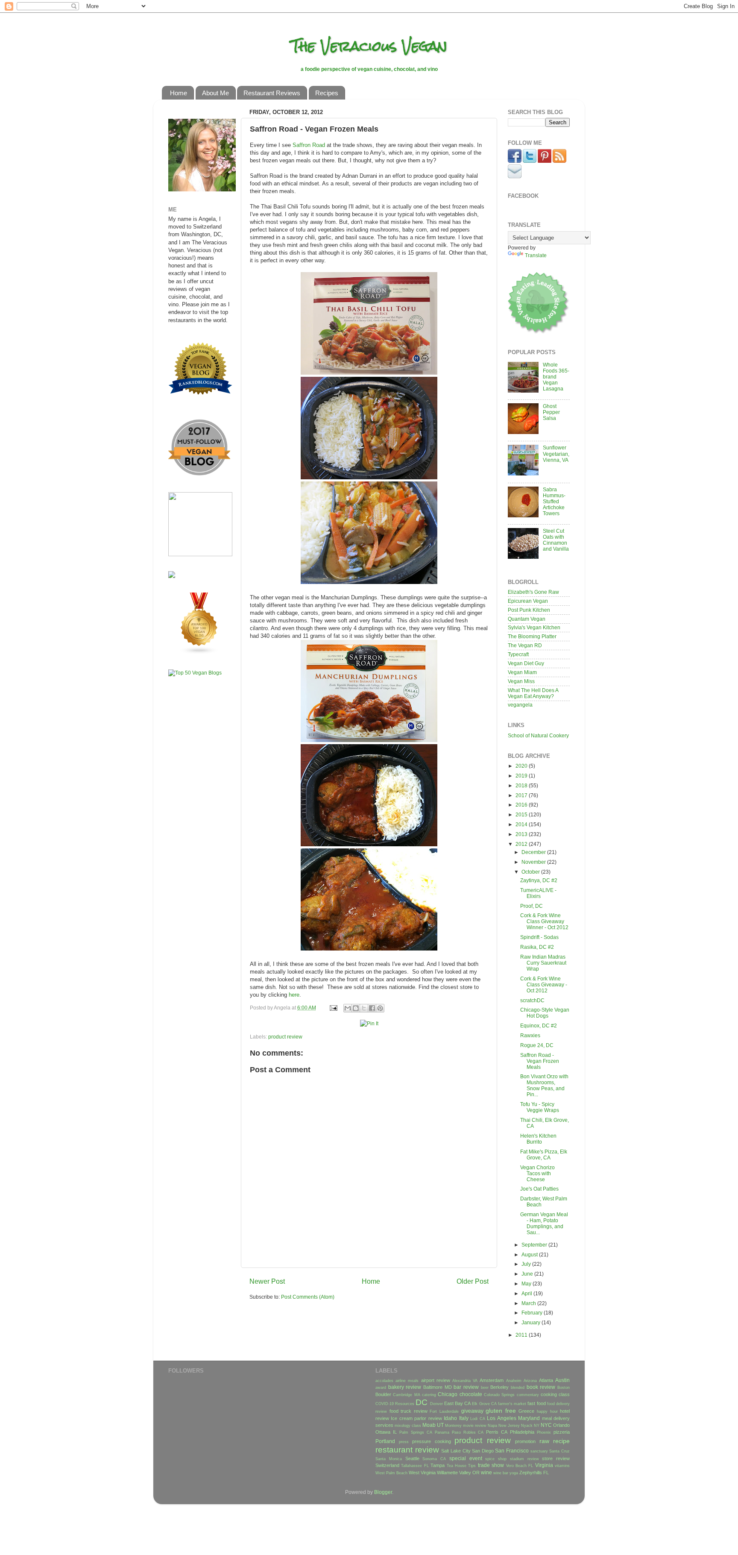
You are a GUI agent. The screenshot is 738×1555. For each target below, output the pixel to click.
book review (541, 1387)
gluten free (501, 1410)
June (527, 1273)
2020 (522, 766)
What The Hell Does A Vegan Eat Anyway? (533, 693)
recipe (561, 1441)
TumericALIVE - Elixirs (538, 893)
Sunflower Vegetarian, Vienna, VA (556, 453)
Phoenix (544, 1432)
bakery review (405, 1387)
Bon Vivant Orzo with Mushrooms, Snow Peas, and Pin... (544, 1085)
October (531, 871)
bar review (466, 1387)
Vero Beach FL (519, 1466)
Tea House (456, 1466)
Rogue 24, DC (537, 1045)
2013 (522, 834)
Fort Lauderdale (444, 1411)
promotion (525, 1441)
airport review (435, 1380)
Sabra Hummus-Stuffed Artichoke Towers (554, 501)
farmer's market (512, 1404)
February (532, 1312)
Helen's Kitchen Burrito (538, 1138)
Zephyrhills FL (534, 1472)
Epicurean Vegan (528, 601)
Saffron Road (309, 145)
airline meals (407, 1381)
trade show (491, 1465)
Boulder (383, 1394)
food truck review (409, 1411)
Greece (526, 1411)
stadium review (524, 1459)
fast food (536, 1403)
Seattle (412, 1458)
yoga (514, 1473)
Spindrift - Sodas (539, 937)
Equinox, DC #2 (538, 1025)
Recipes (326, 93)
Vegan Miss (521, 681)
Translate (536, 255)
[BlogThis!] (355, 1008)
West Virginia (422, 1472)
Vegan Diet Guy (526, 663)
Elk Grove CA (484, 1404)
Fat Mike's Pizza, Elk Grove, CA (543, 1154)
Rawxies (530, 1035)
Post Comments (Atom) (307, 1297)
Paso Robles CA (468, 1432)
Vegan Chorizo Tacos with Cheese (537, 1173)
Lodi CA (477, 1419)
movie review (474, 1425)
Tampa (437, 1465)
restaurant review (407, 1449)
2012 (522, 844)
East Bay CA (457, 1403)
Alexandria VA (464, 1381)
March (529, 1303)
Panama (442, 1432)
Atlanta (546, 1380)
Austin (562, 1380)
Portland (385, 1441)
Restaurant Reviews (271, 93)
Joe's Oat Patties (539, 1188)
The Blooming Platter (532, 636)
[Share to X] (364, 1008)
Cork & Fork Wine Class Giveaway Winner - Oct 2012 (544, 921)
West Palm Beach (391, 1473)
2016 (522, 804)
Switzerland (387, 1465)
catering (429, 1395)
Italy (464, 1418)
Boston (563, 1387)
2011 (522, 1335)
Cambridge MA (406, 1395)
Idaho (450, 1418)
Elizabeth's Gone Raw (533, 592)
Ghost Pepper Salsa (551, 412)
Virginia (544, 1465)
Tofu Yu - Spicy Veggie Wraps (539, 1107)
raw (544, 1441)
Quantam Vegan (526, 619)
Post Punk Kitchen (529, 610)
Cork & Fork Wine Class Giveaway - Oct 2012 (543, 984)
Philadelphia (522, 1432)
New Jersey (509, 1425)
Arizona (530, 1381)
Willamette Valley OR (458, 1472)
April (527, 1293)
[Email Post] (333, 1007)
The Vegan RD (525, 645)
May (527, 1283)
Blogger (383, 1492)
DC (422, 1402)
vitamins (562, 1466)
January (531, 1322)
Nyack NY (530, 1425)
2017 (522, 795)
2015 (522, 814)
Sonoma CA (434, 1459)
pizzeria (562, 1432)
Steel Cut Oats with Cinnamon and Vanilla (556, 540)
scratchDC (532, 1000)
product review (285, 1036)
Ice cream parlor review (416, 1418)
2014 (522, 824)
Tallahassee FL (414, 1466)
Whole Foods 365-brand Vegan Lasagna (556, 376)
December (534, 852)
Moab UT (433, 1425)
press (404, 1442)
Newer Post (267, 1281)
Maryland (529, 1418)
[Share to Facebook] (372, 1008)
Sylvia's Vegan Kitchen (534, 627)
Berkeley (499, 1387)
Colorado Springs (499, 1395)
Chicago (447, 1394)
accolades (384, 1381)
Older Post (473, 1281)
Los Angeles (501, 1418)
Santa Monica (388, 1459)
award (380, 1387)
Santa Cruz (559, 1451)
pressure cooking (431, 1441)
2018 (522, 785)
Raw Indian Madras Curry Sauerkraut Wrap (543, 962)
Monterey (453, 1425)
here (294, 995)
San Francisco (512, 1450)
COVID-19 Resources (394, 1404)
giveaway (472, 1411)
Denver (436, 1404)
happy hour (547, 1411)
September (534, 1244)
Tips (472, 1466)
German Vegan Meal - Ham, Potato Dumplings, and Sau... (544, 1223)
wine (486, 1472)
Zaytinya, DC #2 (538, 880)
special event (465, 1458)
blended (517, 1387)
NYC (546, 1425)
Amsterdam (492, 1380)
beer (485, 1387)
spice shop (496, 1459)
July (526, 1264)
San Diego (483, 1450)
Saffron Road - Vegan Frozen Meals (539, 1061)
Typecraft (518, 654)
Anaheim (513, 1381)
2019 (522, 775)
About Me (215, 93)
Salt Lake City (455, 1450)
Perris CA (496, 1432)
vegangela (520, 704)
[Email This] (347, 1008)
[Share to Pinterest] (380, 1008)
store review (556, 1458)
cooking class (555, 1394)
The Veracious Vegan (369, 46)
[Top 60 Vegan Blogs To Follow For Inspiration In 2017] (171, 576)
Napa (492, 1425)
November (534, 862)
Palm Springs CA (415, 1432)
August (530, 1254)
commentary (528, 1395)
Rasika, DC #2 (537, 947)
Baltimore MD (437, 1387)
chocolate (471, 1394)
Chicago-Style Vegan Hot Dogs (544, 1012)
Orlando (561, 1425)
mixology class (408, 1425)
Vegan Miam (522, 672)
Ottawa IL (386, 1432)
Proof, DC (531, 906)
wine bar (500, 1473)
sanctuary (539, 1451)
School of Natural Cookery (538, 735)
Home (178, 93)
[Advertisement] (194, 817)
